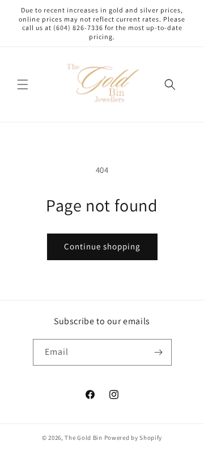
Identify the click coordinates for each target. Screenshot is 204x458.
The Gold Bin (83, 438)
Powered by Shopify (133, 438)
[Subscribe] (158, 352)
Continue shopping (102, 246)
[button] (22, 84)
